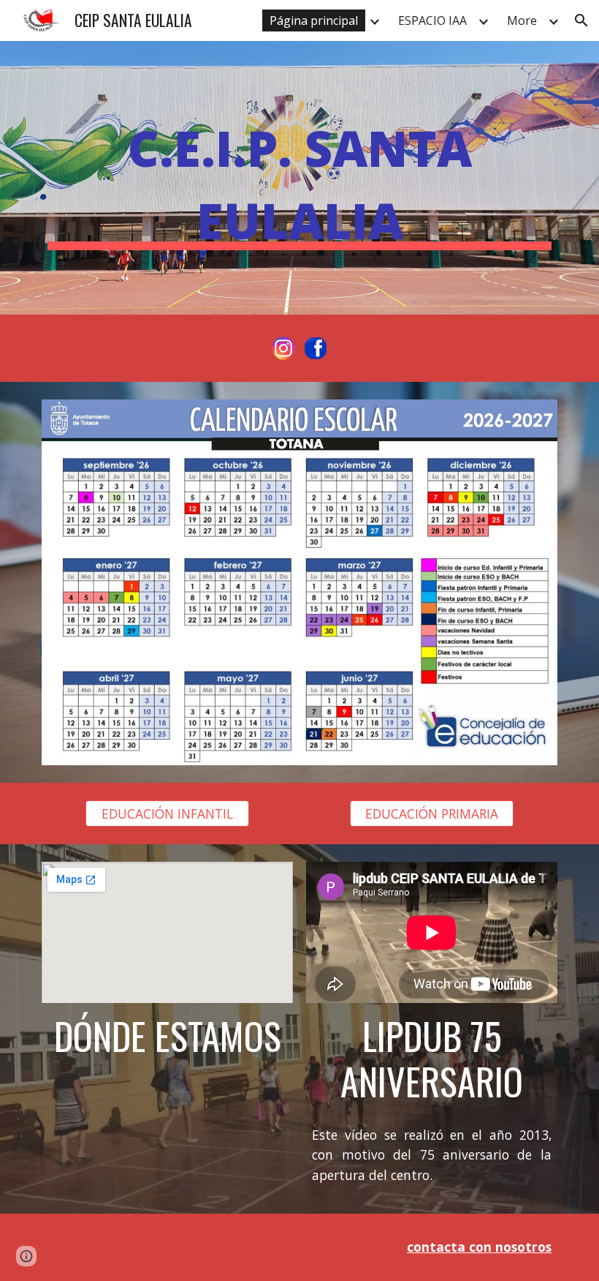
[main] (299, 177)
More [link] (522, 20)
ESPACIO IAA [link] (432, 20)
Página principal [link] (314, 20)
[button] (581, 20)
